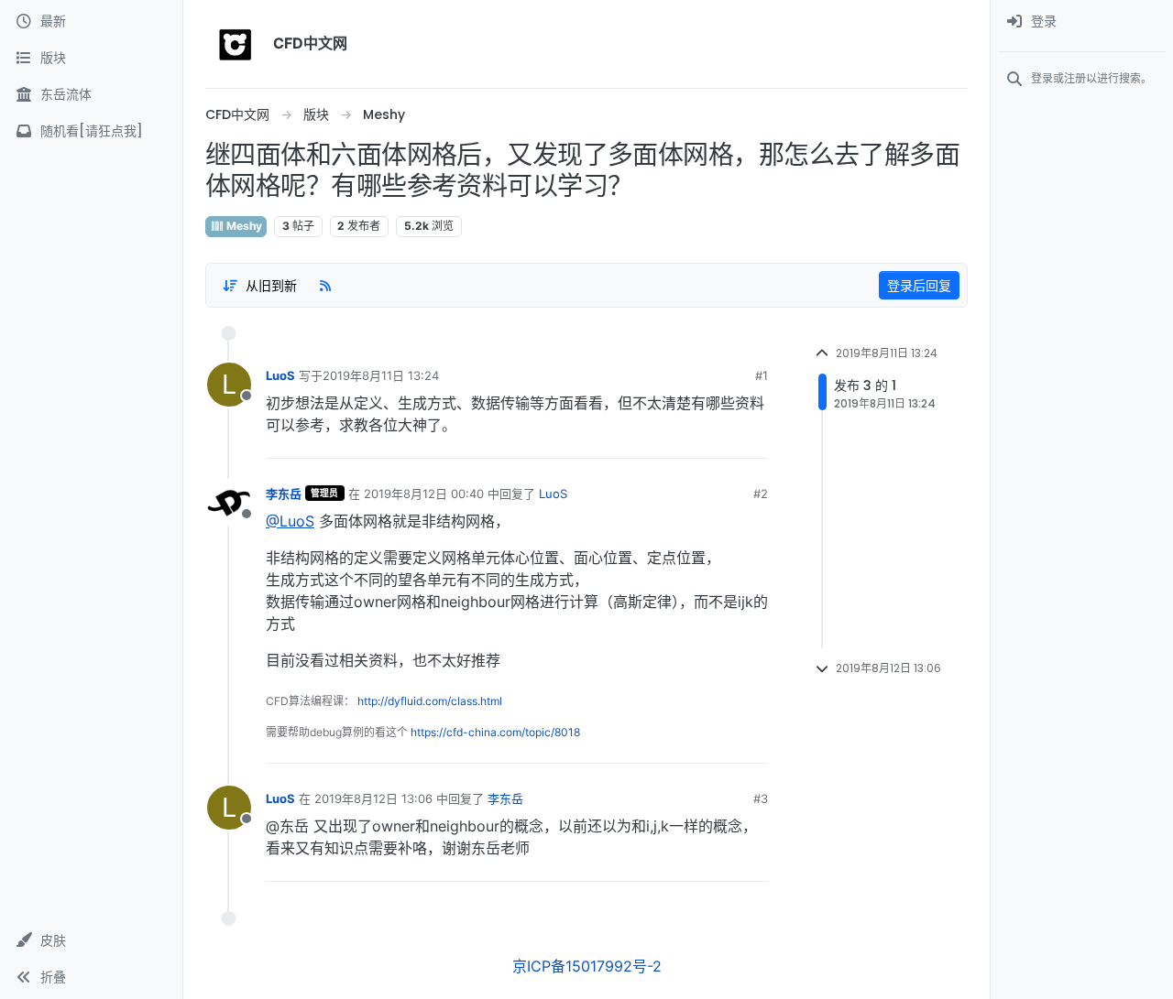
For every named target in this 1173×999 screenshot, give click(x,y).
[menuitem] (1082, 22)
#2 (760, 493)
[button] (91, 940)
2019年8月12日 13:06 (373, 798)
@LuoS (290, 521)
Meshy (243, 226)
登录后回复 (919, 285)
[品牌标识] (235, 44)
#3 (760, 798)
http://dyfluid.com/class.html (429, 701)
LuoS (280, 375)
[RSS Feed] (325, 285)
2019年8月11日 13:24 (381, 375)
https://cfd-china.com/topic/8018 (495, 732)
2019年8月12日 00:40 (424, 493)
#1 (761, 375)
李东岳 (283, 493)
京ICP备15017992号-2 (587, 966)
